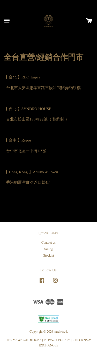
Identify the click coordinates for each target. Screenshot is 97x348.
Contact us (48, 242)
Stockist (48, 255)
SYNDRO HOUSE (36, 108)
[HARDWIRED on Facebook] (42, 283)
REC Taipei (30, 76)
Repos (26, 140)
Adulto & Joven (45, 171)
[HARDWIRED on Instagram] (55, 283)
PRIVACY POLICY (57, 340)
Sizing (48, 249)
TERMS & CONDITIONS (23, 340)
